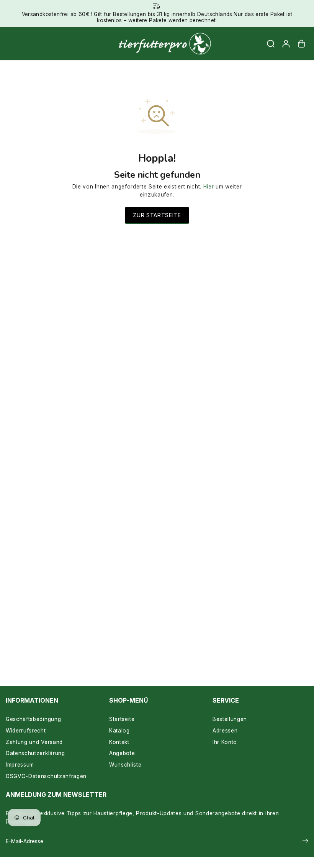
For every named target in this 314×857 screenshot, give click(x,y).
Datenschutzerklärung (35, 753)
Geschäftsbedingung (33, 719)
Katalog (119, 731)
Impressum (20, 765)
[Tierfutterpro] (155, 44)
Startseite (122, 719)
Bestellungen (230, 719)
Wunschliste (125, 765)
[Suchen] (271, 44)
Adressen (225, 731)
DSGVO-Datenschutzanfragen (46, 776)
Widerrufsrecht (26, 731)
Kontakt (119, 742)
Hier (208, 187)
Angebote (122, 753)
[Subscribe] (305, 841)
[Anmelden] (286, 44)
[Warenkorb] (301, 44)
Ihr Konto (225, 742)
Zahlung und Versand (34, 742)
